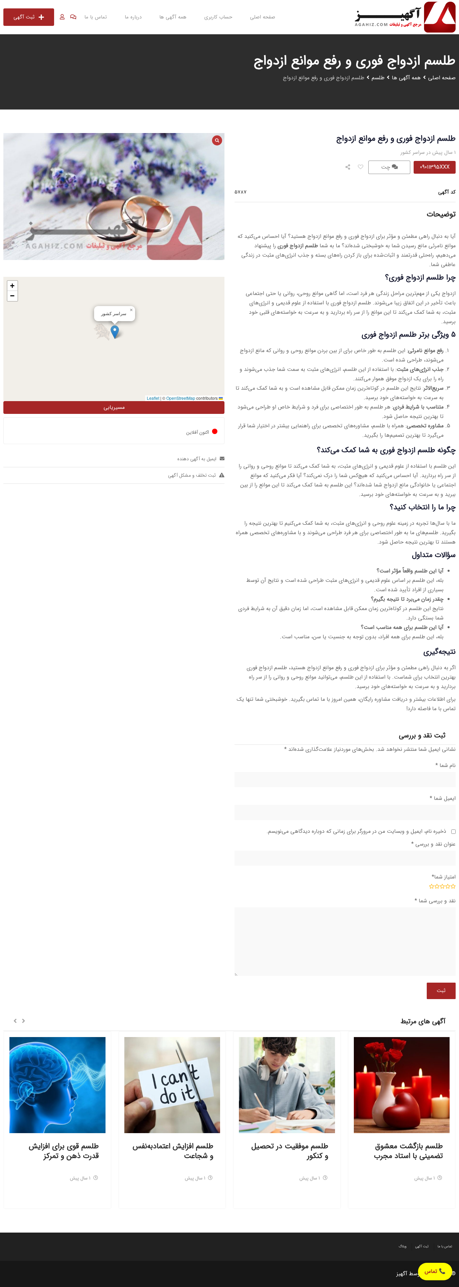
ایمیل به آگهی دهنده (196, 459)
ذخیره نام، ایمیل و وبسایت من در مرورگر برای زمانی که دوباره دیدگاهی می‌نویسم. (356, 831)
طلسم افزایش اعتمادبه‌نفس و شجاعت (173, 1151)
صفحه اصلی (262, 17)
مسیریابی (114, 407)
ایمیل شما (443, 798)
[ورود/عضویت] (62, 17)
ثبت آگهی (24, 17)
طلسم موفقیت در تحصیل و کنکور (289, 1151)
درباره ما (133, 17)
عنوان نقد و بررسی (433, 844)
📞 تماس (435, 1271)
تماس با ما (95, 17)
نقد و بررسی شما (435, 901)
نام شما (445, 765)
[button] (115, 332)
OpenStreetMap (180, 398)
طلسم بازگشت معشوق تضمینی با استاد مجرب (408, 1151)
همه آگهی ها (172, 17)
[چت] (73, 17)
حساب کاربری (218, 17)
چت (386, 167)
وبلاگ (403, 1246)
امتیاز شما (444, 877)
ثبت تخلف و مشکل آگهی (192, 475)
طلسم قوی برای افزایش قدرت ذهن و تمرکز (64, 1151)
